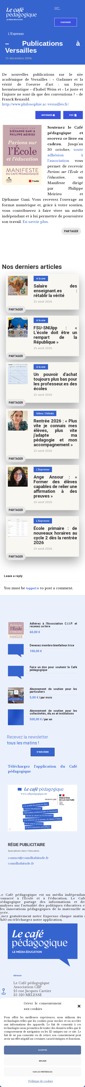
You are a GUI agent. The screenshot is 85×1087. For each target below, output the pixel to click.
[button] (79, 1006)
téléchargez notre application (37, 920)
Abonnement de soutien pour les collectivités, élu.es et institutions (53, 712)
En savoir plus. (36, 222)
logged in (32, 588)
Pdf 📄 (73, 115)
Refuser (42, 1061)
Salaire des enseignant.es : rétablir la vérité (55, 291)
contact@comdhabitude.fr (28, 858)
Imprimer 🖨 (48, 115)
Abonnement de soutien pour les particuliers (53, 690)
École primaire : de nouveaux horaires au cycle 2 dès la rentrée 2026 (55, 535)
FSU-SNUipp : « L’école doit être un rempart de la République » (55, 335)
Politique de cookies (40, 1081)
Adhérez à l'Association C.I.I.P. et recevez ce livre (53, 625)
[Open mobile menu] (58, 8)
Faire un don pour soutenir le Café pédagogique (53, 668)
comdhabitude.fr (21, 863)
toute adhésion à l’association (65, 155)
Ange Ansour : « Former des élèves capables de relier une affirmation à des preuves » (55, 487)
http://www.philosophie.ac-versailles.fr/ (35, 104)
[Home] (23, 27)
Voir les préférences (42, 1072)
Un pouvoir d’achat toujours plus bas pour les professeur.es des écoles (55, 381)
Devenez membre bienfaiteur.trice (52, 645)
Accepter (42, 1050)
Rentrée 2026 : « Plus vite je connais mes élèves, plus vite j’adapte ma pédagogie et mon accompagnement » (55, 432)
